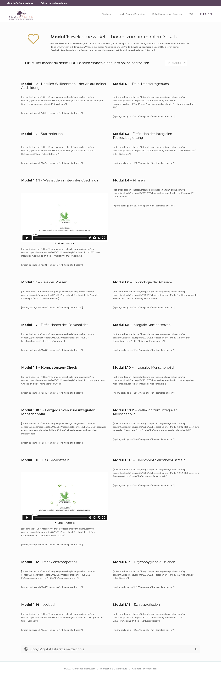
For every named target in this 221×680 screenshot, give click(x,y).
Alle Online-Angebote (22, 3)
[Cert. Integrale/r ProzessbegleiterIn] (24, 14)
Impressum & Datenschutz (113, 668)
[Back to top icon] (205, 673)
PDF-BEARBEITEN (176, 62)
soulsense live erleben (55, 3)
